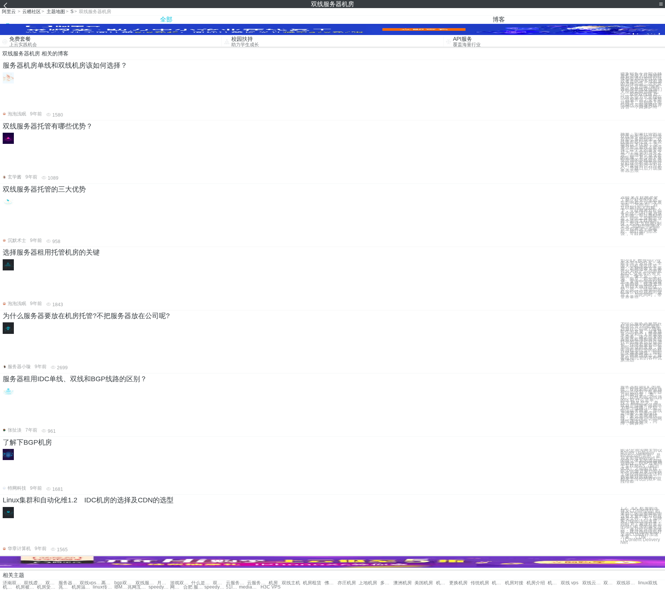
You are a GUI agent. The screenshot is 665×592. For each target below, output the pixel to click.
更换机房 (458, 583)
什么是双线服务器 (201, 583)
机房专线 (498, 583)
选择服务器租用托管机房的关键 (51, 252)
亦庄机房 (347, 583)
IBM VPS (120, 587)
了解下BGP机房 (27, 442)
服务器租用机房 (69, 583)
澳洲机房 (402, 583)
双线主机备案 (610, 583)
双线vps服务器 (90, 583)
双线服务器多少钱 (146, 583)
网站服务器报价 (176, 587)
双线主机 (291, 583)
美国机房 (423, 583)
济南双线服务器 (13, 583)
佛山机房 (331, 583)
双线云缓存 (592, 583)
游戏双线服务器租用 (180, 583)
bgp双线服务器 (124, 583)
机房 (273, 583)
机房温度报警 (82, 587)
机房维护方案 (9, 587)
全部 (166, 19)
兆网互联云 (138, 587)
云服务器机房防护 (236, 583)
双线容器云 (627, 583)
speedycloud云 (215, 587)
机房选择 (442, 583)
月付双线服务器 (163, 583)
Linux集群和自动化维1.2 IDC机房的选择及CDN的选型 (88, 500)
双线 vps (569, 583)
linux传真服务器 (103, 587)
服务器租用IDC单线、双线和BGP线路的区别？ (75, 379)
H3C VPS (271, 587)
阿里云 (9, 11)
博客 (499, 19)
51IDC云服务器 (232, 587)
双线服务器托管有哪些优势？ (48, 126)
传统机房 (480, 583)
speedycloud (159, 587)
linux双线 (647, 583)
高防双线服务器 (107, 583)
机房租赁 (312, 583)
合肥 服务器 (193, 587)
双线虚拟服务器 (34, 583)
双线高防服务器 (219, 583)
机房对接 (514, 583)
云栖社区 (31, 11)
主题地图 (56, 11)
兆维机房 (65, 587)
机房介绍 (535, 583)
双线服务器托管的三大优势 (44, 189)
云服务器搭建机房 (257, 583)
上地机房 (368, 583)
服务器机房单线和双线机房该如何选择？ (65, 65)
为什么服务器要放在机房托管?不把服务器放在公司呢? (86, 316)
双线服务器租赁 (51, 583)
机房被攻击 (26, 587)
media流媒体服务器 (249, 587)
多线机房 (386, 583)
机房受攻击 (47, 587)
